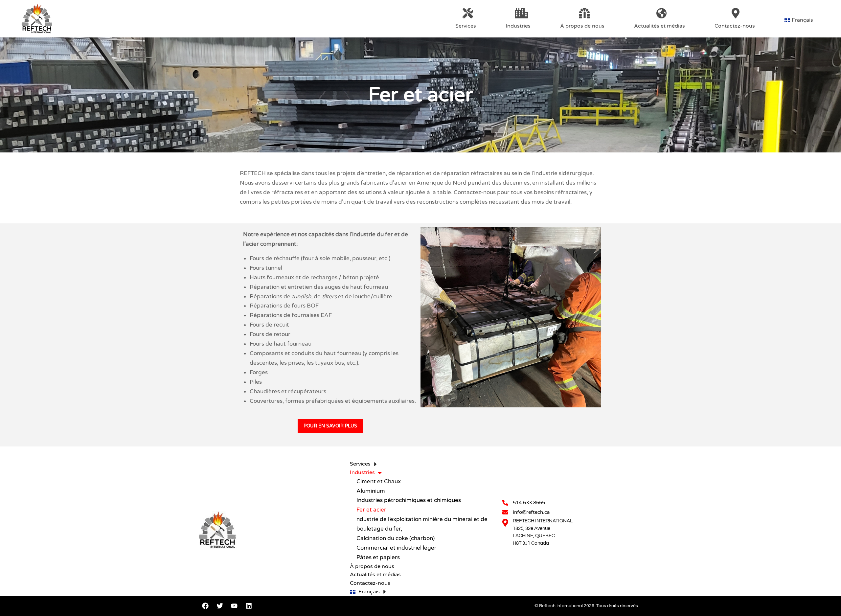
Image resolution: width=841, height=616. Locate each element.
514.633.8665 (529, 503)
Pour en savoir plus (330, 426)
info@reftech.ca (531, 512)
